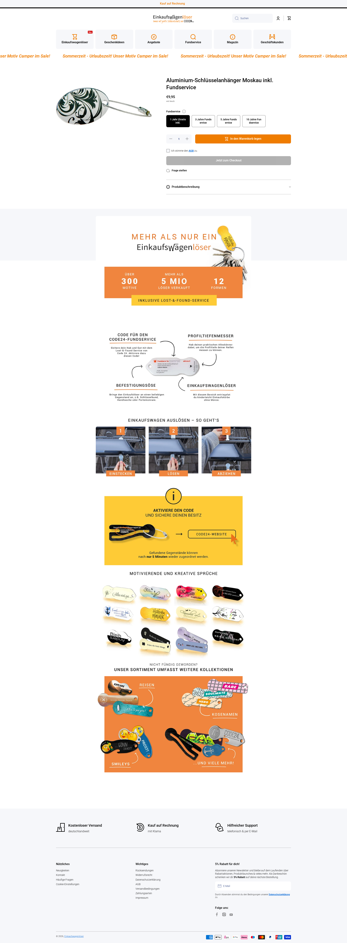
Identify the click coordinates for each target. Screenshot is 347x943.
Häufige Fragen (64, 879)
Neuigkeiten (62, 870)
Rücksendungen (145, 870)
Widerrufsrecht (144, 875)
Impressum (142, 897)
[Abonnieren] (286, 886)
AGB (191, 150)
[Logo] (173, 18)
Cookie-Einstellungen (67, 884)
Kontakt (60, 875)
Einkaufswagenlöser (74, 936)
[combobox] (252, 18)
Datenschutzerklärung (148, 879)
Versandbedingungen (148, 888)
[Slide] (184, 111)
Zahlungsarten (144, 893)
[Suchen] (235, 18)
